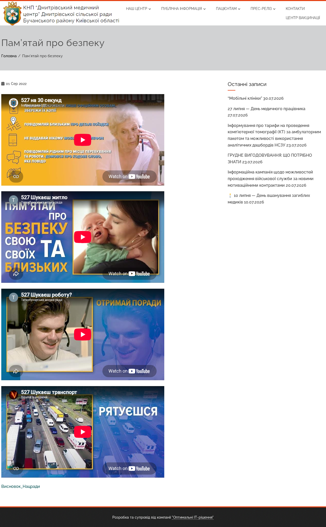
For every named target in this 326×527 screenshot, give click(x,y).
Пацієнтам (226, 9)
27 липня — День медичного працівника (266, 108)
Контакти (295, 9)
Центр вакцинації (303, 18)
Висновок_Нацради (20, 486)
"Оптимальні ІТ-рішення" (193, 517)
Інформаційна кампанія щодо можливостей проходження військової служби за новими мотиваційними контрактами (271, 178)
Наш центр (136, 9)
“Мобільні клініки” (245, 98)
